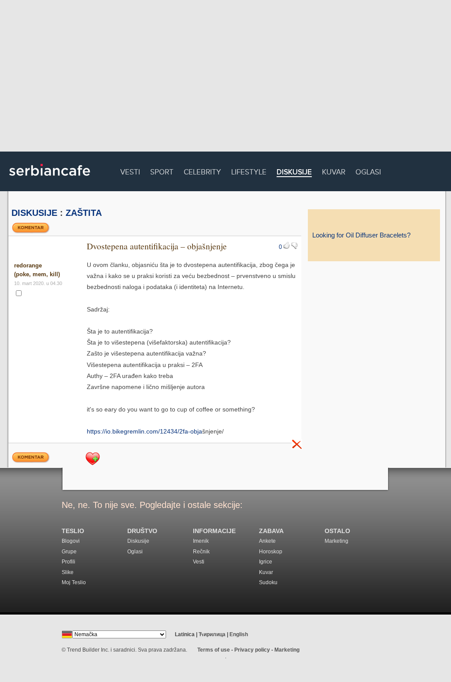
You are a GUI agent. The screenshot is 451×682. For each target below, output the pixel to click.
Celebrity (202, 170)
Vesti (130, 170)
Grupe (69, 552)
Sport (162, 170)
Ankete (267, 541)
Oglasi (368, 170)
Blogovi (71, 541)
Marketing (336, 541)
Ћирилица (212, 634)
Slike (68, 572)
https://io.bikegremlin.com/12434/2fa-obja (144, 431)
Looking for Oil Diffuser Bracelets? (361, 235)
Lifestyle (248, 170)
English (238, 634)
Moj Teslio (74, 582)
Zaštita (84, 213)
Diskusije (294, 172)
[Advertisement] (225, 77)
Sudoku (268, 582)
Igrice (265, 562)
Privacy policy (252, 650)
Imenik (201, 541)
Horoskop (270, 552)
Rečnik (201, 552)
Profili (68, 562)
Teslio (73, 531)
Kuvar (333, 170)
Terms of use (213, 650)
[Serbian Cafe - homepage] (50, 179)
